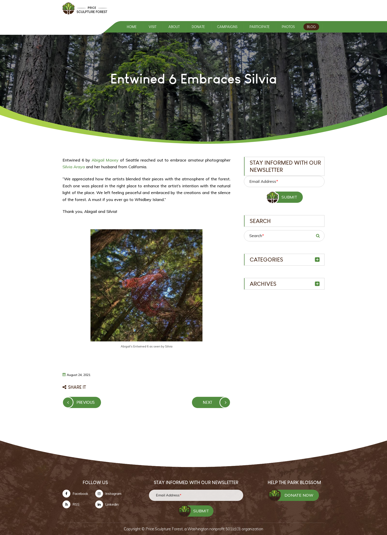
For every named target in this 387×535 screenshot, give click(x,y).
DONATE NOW (298, 495)
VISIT (152, 27)
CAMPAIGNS (227, 27)
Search (256, 235)
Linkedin (111, 504)
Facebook (80, 493)
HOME (132, 27)
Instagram (113, 493)
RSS (76, 504)
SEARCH (317, 235)
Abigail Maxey (105, 160)
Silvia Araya (73, 166)
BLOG (311, 27)
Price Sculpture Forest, (165, 528)
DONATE (198, 27)
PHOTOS (288, 27)
